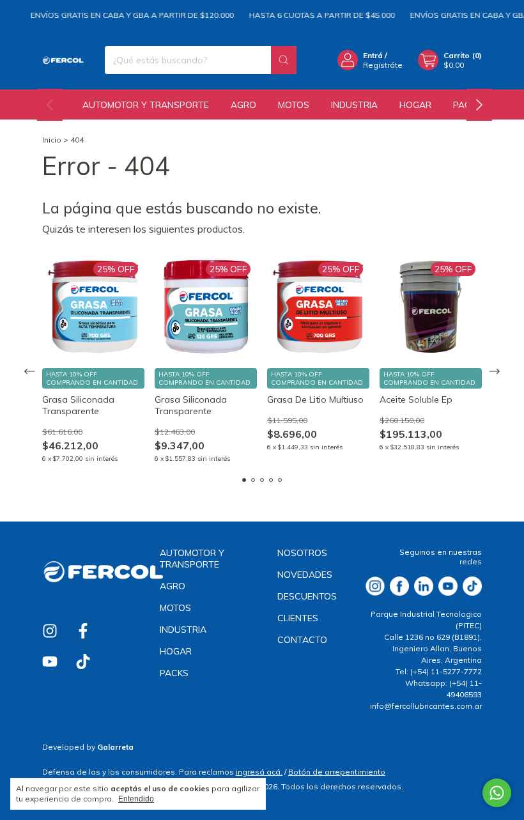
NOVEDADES (304, 574)
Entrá (373, 55)
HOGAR (415, 104)
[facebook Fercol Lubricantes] (83, 630)
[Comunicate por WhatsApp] (496, 792)
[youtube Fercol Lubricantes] (50, 661)
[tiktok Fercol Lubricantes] (83, 661)
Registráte (383, 65)
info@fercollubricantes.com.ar (426, 706)
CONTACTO (302, 640)
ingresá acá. (259, 772)
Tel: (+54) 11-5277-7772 (439, 671)
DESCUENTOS (307, 596)
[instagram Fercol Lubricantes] (50, 630)
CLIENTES (297, 618)
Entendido (136, 798)
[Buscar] (284, 60)
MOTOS (293, 104)
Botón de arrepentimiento (336, 772)
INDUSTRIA (354, 104)
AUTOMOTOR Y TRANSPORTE (145, 104)
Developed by (88, 747)
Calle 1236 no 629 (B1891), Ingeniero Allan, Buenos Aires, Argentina (433, 648)
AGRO (243, 104)
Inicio (51, 139)
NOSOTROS (302, 553)
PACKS (174, 673)
